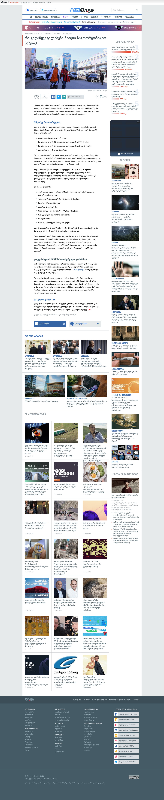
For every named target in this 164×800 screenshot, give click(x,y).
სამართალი (29, 745)
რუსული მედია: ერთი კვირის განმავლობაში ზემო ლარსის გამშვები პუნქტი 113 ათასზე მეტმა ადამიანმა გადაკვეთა (65, 517)
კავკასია (28, 720)
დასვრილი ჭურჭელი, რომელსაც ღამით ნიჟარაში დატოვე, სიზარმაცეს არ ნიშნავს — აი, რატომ (125, 428)
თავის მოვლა (89, 720)
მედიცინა (87, 715)
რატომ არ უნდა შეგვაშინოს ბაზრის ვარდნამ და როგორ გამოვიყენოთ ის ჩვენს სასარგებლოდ (125, 540)
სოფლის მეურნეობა (62, 720)
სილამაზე (87, 726)
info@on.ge (37, 779)
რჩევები (87, 750)
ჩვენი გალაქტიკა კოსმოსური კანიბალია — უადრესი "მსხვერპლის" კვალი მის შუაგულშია (125, 209)
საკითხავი (106, 17)
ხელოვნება (58, 737)
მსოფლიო (28, 717)
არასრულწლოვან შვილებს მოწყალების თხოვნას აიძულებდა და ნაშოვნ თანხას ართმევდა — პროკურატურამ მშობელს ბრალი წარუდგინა (125, 277)
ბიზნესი (57, 715)
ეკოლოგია (29, 731)
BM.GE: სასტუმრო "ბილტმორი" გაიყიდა (46, 389)
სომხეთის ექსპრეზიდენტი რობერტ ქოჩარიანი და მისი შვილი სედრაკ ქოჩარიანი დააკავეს (65, 594)
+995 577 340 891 (50, 779)
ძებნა (49, 2)
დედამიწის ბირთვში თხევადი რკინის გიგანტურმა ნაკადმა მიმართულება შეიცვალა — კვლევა (36, 440)
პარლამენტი (29, 712)
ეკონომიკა (124, 22)
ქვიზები (94, 17)
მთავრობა (57, 33)
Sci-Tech (59, 723)
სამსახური (87, 742)
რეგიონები (28, 742)
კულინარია (88, 734)
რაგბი (57, 749)
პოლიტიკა (102, 22)
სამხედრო (28, 725)
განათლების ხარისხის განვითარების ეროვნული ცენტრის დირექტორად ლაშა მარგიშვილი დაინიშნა (126, 524)
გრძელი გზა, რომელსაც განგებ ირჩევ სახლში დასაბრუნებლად (125, 337)
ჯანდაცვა (48, 33)
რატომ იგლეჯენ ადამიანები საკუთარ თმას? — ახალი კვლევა (94, 517)
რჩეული (118, 17)
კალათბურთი (59, 751)
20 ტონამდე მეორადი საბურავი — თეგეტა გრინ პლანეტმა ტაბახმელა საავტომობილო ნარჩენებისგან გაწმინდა (65, 440)
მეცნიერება (58, 731)
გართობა (87, 737)
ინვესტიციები (49, 10)
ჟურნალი (55, 17)
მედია (27, 750)
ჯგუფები (32, 10)
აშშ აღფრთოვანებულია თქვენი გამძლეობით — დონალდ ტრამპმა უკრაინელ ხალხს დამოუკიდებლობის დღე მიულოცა (39, 355)
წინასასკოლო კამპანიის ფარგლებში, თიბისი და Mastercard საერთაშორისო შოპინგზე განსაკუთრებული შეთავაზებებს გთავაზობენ (94, 633)
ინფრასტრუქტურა (31, 747)
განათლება (29, 734)
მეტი (132, 22)
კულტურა (59, 735)
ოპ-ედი (84, 17)
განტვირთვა (25, 2)
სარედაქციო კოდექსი (99, 699)
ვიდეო (75, 17)
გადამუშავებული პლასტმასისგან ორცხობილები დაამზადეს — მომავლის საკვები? (36, 556)
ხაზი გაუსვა (79, 270)
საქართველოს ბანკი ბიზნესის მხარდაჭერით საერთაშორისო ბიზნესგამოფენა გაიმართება (36, 671)
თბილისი (28, 739)
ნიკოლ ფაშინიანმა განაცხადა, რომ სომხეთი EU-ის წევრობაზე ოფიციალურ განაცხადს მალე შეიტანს (125, 309)
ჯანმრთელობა (91, 709)
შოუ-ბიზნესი (59, 740)
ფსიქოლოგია (89, 712)
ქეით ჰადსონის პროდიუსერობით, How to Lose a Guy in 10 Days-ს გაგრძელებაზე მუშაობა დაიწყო (94, 671)
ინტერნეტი (58, 729)
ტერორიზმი (29, 715)
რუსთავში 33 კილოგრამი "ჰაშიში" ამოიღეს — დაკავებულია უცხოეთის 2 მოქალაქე (36, 633)
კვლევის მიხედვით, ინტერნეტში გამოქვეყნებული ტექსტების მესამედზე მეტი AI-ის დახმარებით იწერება (88, 391)
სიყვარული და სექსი (91, 745)
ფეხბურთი (58, 746)
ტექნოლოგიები (60, 726)
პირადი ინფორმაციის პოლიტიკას (92, 783)
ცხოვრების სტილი (93, 723)
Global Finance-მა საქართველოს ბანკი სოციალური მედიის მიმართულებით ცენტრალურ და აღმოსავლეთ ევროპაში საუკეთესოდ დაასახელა (125, 394)
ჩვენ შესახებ (77, 699)
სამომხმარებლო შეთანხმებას (67, 783)
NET (65, 17)
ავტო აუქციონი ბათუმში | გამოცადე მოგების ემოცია (36, 594)
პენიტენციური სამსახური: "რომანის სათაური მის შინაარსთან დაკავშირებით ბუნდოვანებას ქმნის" (125, 178)
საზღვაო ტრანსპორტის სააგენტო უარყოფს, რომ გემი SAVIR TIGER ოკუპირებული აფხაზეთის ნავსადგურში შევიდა (125, 532)
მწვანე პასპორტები (47, 122)
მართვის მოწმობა (38, 2)
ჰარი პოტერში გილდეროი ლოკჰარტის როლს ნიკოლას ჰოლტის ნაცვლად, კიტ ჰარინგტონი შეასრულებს (126, 516)
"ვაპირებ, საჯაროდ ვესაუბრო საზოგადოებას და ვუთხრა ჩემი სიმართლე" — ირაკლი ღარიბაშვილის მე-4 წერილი (67, 353)
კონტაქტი (136, 699)
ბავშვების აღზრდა (90, 717)
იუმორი (87, 739)
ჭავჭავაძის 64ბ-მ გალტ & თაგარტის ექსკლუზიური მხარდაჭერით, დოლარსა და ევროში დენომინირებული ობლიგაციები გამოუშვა (36, 479)
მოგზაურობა (88, 729)
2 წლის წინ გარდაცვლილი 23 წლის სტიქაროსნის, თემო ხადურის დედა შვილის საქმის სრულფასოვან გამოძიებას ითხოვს (65, 633)
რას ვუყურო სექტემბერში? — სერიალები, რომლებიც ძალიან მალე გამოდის (36, 517)
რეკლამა (129, 17)
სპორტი (58, 743)
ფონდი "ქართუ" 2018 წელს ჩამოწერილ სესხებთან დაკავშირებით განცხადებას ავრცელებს (65, 671)
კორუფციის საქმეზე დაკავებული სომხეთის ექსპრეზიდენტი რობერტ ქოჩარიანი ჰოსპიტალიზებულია (95, 353)
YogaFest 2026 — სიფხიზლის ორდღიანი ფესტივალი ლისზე (94, 556)
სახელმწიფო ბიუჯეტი (62, 717)
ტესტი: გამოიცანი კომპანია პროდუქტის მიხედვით (125, 456)
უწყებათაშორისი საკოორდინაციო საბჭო (60, 315)
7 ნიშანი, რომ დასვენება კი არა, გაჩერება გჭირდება (125, 363)
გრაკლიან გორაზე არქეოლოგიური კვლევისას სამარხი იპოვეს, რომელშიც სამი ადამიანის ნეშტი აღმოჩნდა (94, 594)
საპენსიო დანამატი (44, 299)
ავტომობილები (89, 731)
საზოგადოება (113, 22)
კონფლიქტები (30, 723)
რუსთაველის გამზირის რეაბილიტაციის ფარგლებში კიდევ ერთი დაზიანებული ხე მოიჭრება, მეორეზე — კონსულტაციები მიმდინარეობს (65, 556)
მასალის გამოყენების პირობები (120, 699)
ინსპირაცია (88, 747)
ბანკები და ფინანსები (62, 712)
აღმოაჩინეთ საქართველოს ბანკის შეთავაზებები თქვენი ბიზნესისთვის (65, 479)
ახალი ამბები (14, 2)
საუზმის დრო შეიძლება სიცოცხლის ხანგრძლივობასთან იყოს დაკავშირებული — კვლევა (94, 479)
